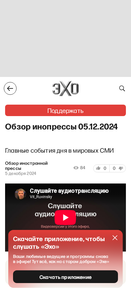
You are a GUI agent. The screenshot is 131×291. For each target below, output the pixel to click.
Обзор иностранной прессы (26, 166)
